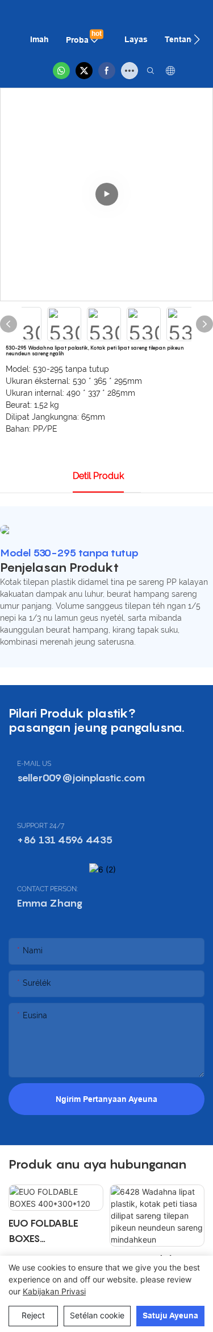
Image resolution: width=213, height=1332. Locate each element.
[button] (197, 39)
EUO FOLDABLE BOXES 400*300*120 (43, 1231)
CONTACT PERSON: (47, 889)
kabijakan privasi (54, 1291)
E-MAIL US (34, 764)
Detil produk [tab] (98, 475)
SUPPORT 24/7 (40, 826)
